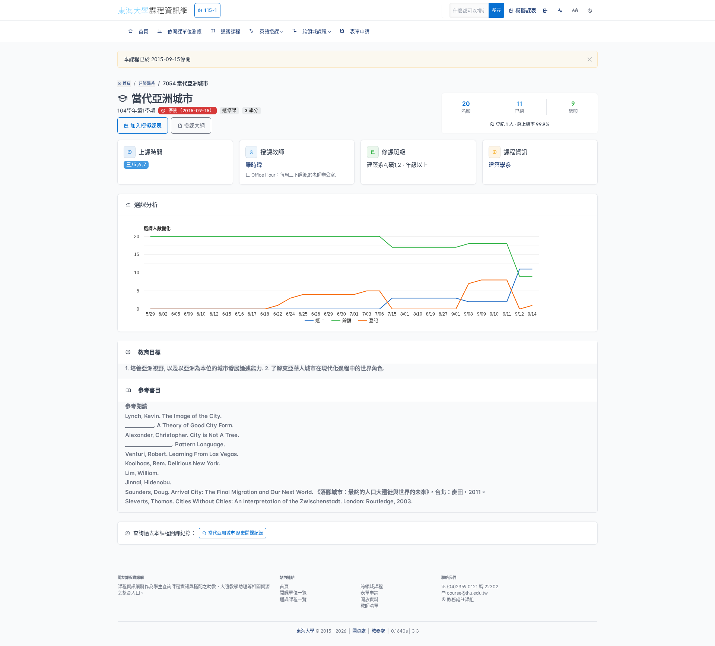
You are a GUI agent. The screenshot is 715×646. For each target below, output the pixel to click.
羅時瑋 (253, 164)
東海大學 (305, 631)
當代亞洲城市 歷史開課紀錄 (235, 533)
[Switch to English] (560, 10)
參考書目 (149, 390)
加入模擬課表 (146, 125)
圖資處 (359, 631)
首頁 (126, 83)
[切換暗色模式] (589, 10)
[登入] (545, 10)
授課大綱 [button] (194, 125)
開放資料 (369, 599)
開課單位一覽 (293, 593)
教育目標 (149, 352)
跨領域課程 (371, 586)
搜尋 (496, 10)
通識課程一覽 (293, 599)
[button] (266, 31)
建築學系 (147, 83)
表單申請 (369, 593)
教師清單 (369, 606)
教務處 (378, 631)
